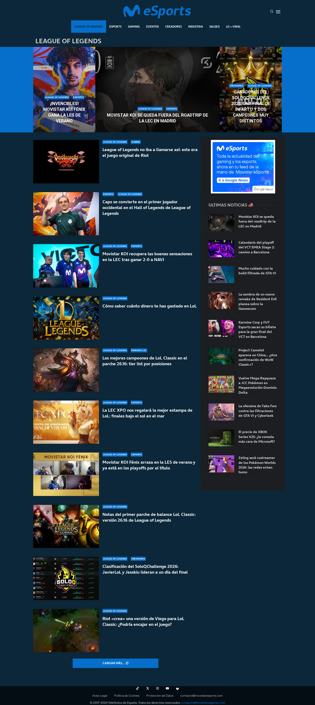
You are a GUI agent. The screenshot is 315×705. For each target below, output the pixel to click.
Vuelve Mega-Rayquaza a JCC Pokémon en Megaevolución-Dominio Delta (257, 385)
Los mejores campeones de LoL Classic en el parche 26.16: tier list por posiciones (144, 361)
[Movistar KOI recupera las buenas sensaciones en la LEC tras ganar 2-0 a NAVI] (66, 266)
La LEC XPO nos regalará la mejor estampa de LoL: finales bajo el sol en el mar (147, 413)
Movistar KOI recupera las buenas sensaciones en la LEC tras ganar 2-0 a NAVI (147, 257)
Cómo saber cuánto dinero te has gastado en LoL (149, 306)
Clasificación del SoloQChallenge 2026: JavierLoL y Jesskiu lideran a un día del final (145, 569)
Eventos (152, 26)
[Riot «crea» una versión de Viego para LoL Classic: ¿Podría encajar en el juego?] (66, 630)
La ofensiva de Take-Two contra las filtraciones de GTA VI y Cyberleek (257, 411)
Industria (195, 26)
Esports (115, 26)
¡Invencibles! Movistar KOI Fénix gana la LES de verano (64, 112)
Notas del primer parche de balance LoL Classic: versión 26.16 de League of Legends (149, 517)
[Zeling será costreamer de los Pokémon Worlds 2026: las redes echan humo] (221, 463)
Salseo (214, 26)
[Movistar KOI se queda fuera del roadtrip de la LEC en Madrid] (157, 89)
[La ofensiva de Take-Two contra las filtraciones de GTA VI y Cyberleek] (221, 412)
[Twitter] (147, 688)
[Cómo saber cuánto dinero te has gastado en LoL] (66, 318)
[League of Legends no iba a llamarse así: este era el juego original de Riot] (66, 161)
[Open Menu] (278, 12)
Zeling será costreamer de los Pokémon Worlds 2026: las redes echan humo (257, 464)
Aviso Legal (99, 696)
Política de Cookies (126, 696)
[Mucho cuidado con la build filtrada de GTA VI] (221, 274)
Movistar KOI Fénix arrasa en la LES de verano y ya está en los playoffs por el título (148, 465)
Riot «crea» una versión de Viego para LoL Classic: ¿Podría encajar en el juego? (143, 621)
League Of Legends (88, 26)
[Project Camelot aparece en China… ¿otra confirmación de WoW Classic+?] (221, 356)
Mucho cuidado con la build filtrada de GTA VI (257, 270)
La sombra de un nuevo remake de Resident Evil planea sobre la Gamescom (257, 301)
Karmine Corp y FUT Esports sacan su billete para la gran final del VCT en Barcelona (257, 329)
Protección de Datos (159, 696)
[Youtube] (167, 688)
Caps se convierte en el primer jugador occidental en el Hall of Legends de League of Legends (146, 207)
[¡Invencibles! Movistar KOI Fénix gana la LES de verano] (64, 89)
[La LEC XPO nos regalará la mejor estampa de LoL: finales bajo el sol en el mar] (66, 422)
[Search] (272, 12)
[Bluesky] (177, 688)
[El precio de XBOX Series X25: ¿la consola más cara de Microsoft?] (221, 438)
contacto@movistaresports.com (201, 696)
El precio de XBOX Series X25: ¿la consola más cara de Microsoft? (256, 436)
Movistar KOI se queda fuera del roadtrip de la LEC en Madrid (157, 118)
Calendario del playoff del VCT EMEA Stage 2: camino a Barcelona (256, 247)
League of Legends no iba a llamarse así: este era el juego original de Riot (150, 152)
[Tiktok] (137, 688)
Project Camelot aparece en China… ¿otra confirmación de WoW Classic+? (257, 357)
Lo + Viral (233, 26)
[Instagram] (157, 688)
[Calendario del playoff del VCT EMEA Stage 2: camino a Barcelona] (221, 248)
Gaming (134, 26)
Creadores (173, 26)
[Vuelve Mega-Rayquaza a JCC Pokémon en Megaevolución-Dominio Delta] (221, 384)
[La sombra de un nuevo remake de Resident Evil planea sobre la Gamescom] (221, 300)
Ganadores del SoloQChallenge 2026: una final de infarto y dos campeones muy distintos (250, 106)
